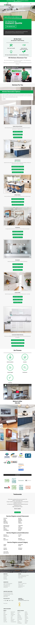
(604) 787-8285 (13, 0)
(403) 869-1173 (19, 1)
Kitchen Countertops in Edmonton (17, 234)
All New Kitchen (18, 194)
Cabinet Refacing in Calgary (18, 137)
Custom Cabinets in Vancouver (17, 296)
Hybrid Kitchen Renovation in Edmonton (17, 169)
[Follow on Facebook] (4, 600)
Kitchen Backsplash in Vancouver (17, 264)
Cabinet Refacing (6, 575)
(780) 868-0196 (26, 0)
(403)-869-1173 (20, 587)
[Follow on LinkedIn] (9, 600)
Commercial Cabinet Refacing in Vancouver (18, 340)
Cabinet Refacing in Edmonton (18, 134)
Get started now (10, 26)
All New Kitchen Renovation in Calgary (17, 204)
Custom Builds (17, 292)
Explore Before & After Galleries (11, 17)
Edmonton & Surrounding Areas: (21, 0)
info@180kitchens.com (7, 595)
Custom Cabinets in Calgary (18, 302)
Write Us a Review (17, 512)
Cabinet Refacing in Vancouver (17, 131)
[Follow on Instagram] (6, 600)
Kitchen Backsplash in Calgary (18, 269)
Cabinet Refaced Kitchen (17, 126)
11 (20, 509)
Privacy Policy (5, 603)
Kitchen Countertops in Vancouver (17, 231)
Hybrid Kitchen (17, 160)
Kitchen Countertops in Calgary (17, 237)
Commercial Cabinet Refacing (17, 334)
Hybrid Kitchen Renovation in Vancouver (17, 166)
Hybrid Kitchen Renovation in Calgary (18, 172)
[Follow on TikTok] (12, 600)
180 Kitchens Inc (21, 464)
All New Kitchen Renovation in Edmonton (17, 201)
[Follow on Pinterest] (11, 600)
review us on (20, 469)
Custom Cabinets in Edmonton (18, 299)
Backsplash (17, 260)
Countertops (17, 227)
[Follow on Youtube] (7, 600)
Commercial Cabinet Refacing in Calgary (17, 345)
